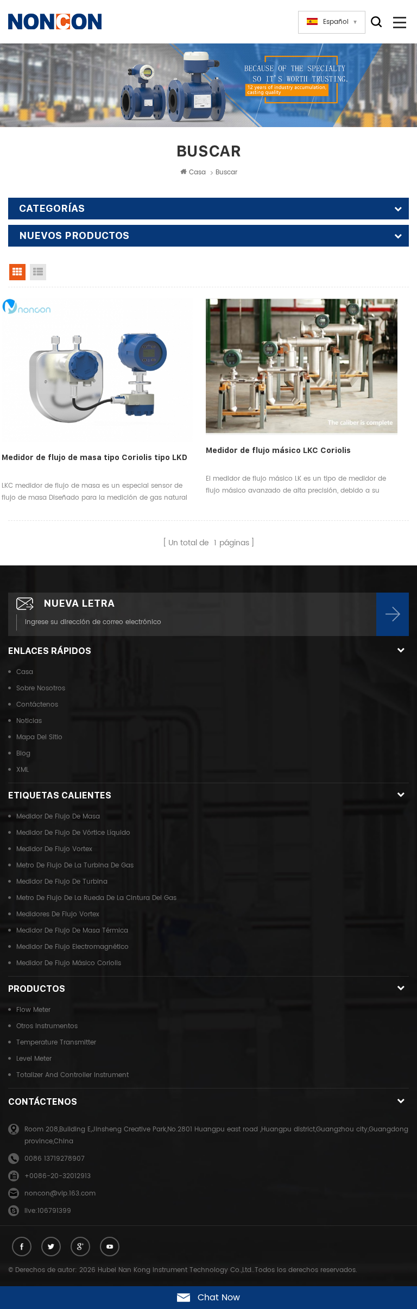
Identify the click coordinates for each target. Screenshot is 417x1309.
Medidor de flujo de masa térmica (72, 931)
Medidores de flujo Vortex (57, 914)
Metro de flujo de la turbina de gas (75, 865)
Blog (23, 753)
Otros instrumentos (47, 1026)
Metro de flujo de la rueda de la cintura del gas (96, 898)
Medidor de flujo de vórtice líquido (73, 833)
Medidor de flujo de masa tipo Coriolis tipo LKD (94, 457)
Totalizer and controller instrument (72, 1075)
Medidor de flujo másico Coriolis (68, 963)
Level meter (34, 1059)
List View (38, 272)
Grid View (17, 272)
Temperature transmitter (56, 1042)
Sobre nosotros (40, 688)
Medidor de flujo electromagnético (72, 947)
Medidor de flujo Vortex (54, 849)
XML (22, 770)
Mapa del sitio (39, 737)
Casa (197, 172)
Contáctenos (37, 705)
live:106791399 (47, 1211)
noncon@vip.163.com (60, 1193)
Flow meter (33, 1010)
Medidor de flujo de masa (58, 816)
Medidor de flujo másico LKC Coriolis (278, 450)
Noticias (29, 721)
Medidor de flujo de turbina (62, 882)
